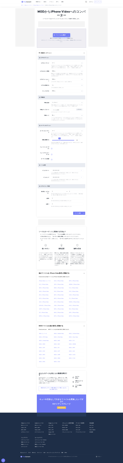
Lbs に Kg (91, 425)
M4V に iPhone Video (59, 312)
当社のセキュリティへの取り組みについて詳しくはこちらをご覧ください (53, 388)
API (57, 1)
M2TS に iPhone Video (74, 316)
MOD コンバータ (43, 333)
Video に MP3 (37, 429)
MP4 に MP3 (37, 427)
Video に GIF (23, 427)
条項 (44, 452)
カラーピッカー (24, 446)
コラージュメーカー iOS (39, 442)
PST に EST (78, 427)
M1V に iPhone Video (43, 295)
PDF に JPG (50, 427)
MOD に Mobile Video (59, 333)
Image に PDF (51, 432)
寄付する (34, 452)
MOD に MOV (57, 340)
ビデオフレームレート (44, 80)
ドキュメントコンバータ (67, 432)
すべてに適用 (78, 213)
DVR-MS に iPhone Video (44, 305)
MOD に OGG (57, 361)
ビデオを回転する (45, 85)
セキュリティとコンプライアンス (53, 452)
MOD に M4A (42, 361)
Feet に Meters (92, 429)
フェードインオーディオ (44, 147)
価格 (62, 1)
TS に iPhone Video (73, 298)
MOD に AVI (56, 347)
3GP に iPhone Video (59, 284)
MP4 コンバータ (24, 425)
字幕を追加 (46, 102)
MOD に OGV (42, 351)
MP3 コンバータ (38, 425)
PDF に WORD (65, 425)
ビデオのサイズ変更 (44, 71)
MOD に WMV (42, 344)
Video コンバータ (27, 5)
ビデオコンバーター (25, 432)
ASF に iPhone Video (58, 302)
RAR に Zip (78, 425)
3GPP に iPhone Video (44, 309)
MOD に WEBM (72, 344)
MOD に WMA (57, 358)
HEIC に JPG (50, 429)
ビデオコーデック (45, 63)
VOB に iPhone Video (59, 305)
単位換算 (91, 432)
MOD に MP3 (42, 354)
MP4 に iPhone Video (74, 281)
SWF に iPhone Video (74, 312)
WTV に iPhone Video (44, 298)
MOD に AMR (57, 354)
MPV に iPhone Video (59, 298)
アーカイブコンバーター (81, 432)
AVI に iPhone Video (43, 284)
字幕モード (46, 115)
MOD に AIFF (57, 351)
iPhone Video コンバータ (38, 5)
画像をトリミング (24, 444)
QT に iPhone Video (43, 312)
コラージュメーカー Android (40, 439)
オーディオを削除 (45, 159)
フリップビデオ (45, 91)
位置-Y (47, 204)
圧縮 (45, 1)
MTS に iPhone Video (59, 316)
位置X (47, 198)
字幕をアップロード (44, 109)
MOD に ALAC (72, 354)
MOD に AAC (72, 351)
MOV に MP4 (23, 429)
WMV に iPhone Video (59, 288)
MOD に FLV (72, 340)
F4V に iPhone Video (58, 291)
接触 (62, 452)
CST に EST (78, 429)
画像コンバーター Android (40, 444)
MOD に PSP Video (43, 337)
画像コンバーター (52, 434)
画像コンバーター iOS (39, 446)
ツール (50, 1)
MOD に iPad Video (58, 337)
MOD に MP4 (72, 347)
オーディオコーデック (44, 131)
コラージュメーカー (25, 439)
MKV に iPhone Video (44, 288)
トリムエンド (46, 177)
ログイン (91, 2)
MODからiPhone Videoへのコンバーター (53, 5)
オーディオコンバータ (39, 432)
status (65, 452)
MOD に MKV (57, 344)
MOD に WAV (42, 358)
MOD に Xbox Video (73, 337)
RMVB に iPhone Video (74, 302)
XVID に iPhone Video (74, 295)
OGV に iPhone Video (59, 281)
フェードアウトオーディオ (44, 153)
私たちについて (23, 452)
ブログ (29, 452)
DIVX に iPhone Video (74, 305)
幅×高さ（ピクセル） (45, 192)
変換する (38, 1)
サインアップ (98, 2)
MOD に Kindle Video (44, 340)
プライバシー (39, 452)
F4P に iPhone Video (73, 291)
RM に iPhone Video (73, 309)
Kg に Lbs (91, 427)
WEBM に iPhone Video (74, 284)
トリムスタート (45, 170)
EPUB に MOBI (65, 429)
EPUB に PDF (64, 427)
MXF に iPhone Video (59, 295)
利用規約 (71, 40)
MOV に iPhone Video (44, 291)
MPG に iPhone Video (59, 309)
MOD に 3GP (42, 347)
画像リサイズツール (25, 442)
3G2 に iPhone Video (44, 302)
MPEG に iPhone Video (44, 316)
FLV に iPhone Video (73, 288)
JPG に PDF (50, 425)
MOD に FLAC (72, 358)
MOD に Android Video (74, 333)
